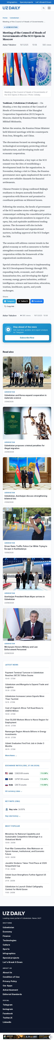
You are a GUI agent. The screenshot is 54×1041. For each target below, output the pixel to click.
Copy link (10, 306)
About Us (7, 972)
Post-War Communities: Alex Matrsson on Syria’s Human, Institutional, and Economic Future (24, 851)
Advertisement (10, 990)
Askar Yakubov (9, 45)
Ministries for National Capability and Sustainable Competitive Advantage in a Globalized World (23, 837)
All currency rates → (13, 791)
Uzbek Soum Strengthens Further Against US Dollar (25, 876)
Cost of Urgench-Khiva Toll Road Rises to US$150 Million (24, 709)
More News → (11, 755)
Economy (7, 931)
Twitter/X (24, 301)
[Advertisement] (27, 1037)
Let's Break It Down (43, 2)
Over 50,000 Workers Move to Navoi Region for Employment (26, 721)
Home (5, 18)
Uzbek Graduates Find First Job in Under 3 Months (24, 744)
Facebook (38, 301)
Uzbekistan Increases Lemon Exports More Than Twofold (24, 697)
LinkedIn (7, 1022)
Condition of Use (11, 977)
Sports (6, 949)
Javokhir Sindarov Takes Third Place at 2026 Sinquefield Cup (26, 864)
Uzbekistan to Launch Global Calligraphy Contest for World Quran (24, 887)
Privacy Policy (10, 981)
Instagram (8, 1009)
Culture (6, 945)
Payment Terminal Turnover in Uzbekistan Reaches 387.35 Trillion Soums (24, 673)
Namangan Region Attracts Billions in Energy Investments (25, 732)
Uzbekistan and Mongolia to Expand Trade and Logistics (26, 685)
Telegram (10, 301)
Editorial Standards (12, 994)
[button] (43, 8)
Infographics (12, 2)
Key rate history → (12, 816)
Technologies (9, 940)
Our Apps (7, 985)
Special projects (26, 2)
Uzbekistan (14, 18)
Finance (6, 936)
